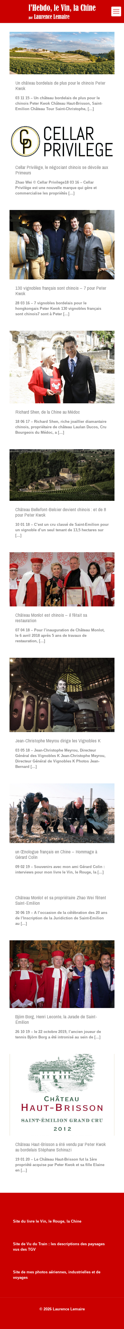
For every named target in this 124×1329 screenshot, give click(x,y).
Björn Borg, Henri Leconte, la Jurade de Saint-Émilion (56, 1019)
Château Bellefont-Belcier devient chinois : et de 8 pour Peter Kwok (60, 512)
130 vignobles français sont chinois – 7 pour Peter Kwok (60, 291)
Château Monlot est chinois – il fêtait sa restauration (51, 618)
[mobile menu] (116, 11)
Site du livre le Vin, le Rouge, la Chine (47, 1221)
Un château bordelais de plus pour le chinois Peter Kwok (60, 85)
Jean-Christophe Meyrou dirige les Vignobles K (58, 740)
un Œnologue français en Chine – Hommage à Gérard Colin (56, 854)
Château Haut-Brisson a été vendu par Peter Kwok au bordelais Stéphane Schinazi (60, 1147)
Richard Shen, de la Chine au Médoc (47, 411)
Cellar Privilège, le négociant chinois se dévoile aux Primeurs (61, 170)
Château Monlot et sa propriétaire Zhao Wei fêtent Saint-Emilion (60, 900)
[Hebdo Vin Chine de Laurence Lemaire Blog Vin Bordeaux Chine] (62, 11)
